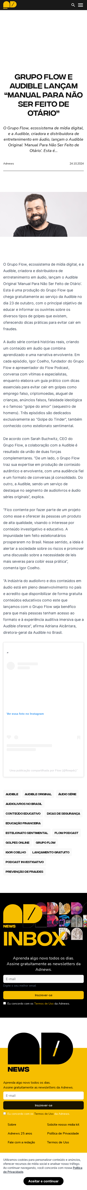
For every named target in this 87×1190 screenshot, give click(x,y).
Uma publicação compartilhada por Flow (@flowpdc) (43, 770)
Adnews (8, 164)
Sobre (12, 1124)
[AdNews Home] (10, 5)
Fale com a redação (21, 1142)
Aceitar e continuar (43, 1181)
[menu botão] (80, 5)
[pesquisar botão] (73, 5)
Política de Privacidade (63, 1133)
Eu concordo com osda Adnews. (38, 1004)
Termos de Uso (44, 1004)
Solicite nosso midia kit (63, 1124)
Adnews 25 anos (20, 1133)
